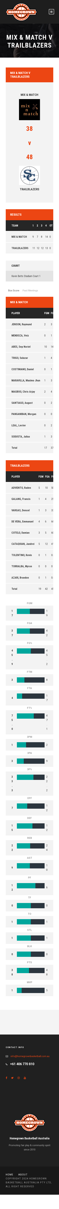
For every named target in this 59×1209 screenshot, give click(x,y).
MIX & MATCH (19, 236)
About (23, 1174)
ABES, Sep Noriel (20, 346)
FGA (53, 313)
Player (15, 313)
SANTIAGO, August (22, 402)
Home (9, 1174)
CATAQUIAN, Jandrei (22, 543)
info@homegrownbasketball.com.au (30, 1056)
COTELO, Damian (20, 532)
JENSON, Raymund (21, 324)
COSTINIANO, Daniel (22, 369)
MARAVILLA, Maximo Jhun (25, 380)
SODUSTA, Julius (20, 436)
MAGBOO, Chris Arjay (23, 391)
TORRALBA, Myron (21, 566)
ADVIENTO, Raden (21, 487)
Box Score (13, 290)
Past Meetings (30, 290)
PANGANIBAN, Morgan (23, 414)
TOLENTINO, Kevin (21, 555)
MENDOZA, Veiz (20, 335)
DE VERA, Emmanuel (22, 521)
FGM (46, 313)
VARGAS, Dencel (20, 510)
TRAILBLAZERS (19, 248)
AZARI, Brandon (20, 577)
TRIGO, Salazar (19, 357)
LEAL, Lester (18, 425)
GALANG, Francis (20, 499)
